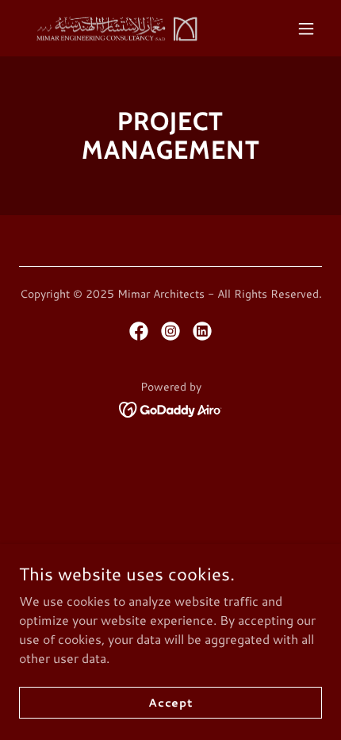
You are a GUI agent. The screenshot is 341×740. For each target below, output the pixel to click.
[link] (114, 28)
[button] (306, 28)
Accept (170, 702)
